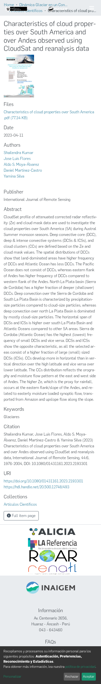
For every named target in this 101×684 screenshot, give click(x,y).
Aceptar (88, 676)
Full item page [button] (23, 515)
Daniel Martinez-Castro (23, 170)
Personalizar (12, 676)
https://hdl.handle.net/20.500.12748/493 (36, 487)
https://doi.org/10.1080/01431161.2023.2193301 (43, 481)
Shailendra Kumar (18, 152)
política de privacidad (80, 667)
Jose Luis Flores (17, 158)
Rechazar (71, 676)
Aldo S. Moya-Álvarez (21, 164)
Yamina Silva (14, 176)
